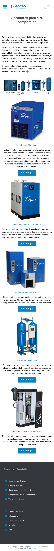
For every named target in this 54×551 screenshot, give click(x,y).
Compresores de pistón (17, 486)
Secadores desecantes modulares (27, 431)
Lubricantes (13, 516)
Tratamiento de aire (16, 499)
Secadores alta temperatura (27, 292)
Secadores (12, 525)
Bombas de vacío (15, 512)
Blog (10, 530)
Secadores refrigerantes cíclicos (27, 224)
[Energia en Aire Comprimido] (27, 7)
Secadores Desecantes (27, 360)
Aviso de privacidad (31, 549)
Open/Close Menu (5, 6)
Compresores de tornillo (17, 481)
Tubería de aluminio (16, 521)
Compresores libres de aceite (20, 490)
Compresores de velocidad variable (22, 495)
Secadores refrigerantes (27, 145)
